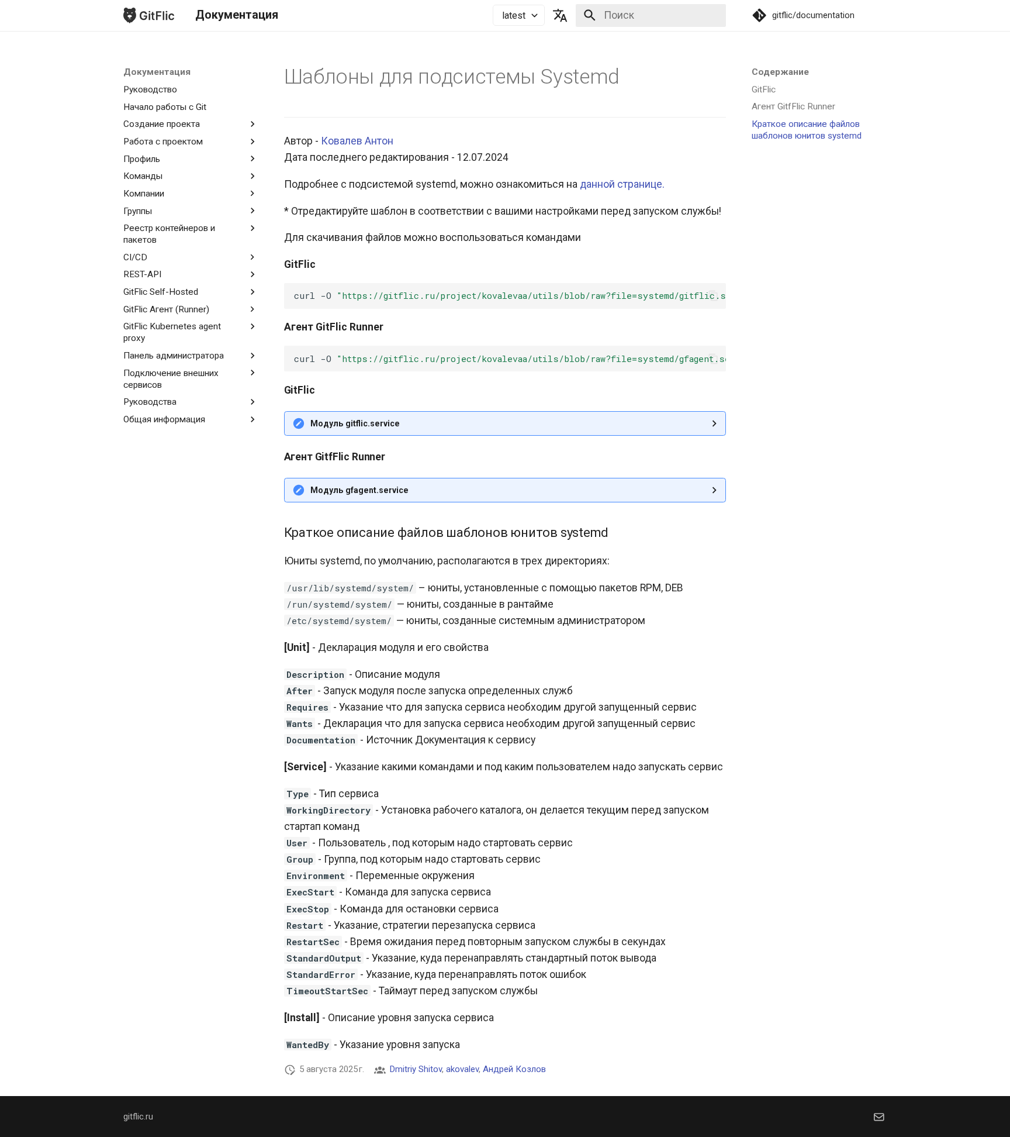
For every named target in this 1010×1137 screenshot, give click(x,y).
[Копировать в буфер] (713, 296)
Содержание (780, 72)
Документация (157, 72)
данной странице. (622, 184)
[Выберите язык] (560, 15)
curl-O (510, 295)
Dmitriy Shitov (416, 1069)
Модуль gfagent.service (359, 490)
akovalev (462, 1069)
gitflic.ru (138, 1116)
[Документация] (148, 15)
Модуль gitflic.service (355, 423)
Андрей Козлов (514, 1069)
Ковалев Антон (357, 141)
